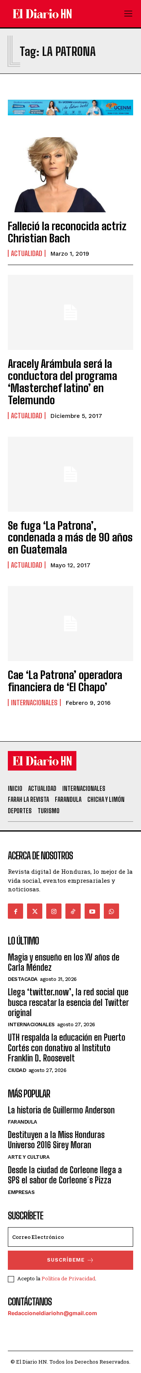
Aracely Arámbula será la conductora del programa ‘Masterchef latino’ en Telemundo (62, 381)
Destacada (23, 979)
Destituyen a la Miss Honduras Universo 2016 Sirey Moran (56, 1139)
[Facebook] (15, 911)
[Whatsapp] (111, 911)
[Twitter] (34, 911)
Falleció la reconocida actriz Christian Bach (67, 232)
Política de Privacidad (68, 1278)
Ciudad (17, 1070)
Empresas (21, 1192)
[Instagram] (53, 911)
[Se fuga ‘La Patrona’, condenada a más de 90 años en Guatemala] (70, 474)
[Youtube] (92, 911)
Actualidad (26, 253)
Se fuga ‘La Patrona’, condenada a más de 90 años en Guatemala (70, 537)
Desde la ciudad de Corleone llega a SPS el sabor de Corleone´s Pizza (65, 1175)
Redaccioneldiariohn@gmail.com (52, 1313)
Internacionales (34, 702)
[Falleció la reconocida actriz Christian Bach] (70, 174)
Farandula (22, 1122)
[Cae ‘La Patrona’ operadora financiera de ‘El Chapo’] (70, 623)
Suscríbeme (66, 1260)
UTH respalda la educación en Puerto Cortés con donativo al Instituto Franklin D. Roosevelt (66, 1047)
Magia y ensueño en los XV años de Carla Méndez (63, 962)
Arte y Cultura (28, 1157)
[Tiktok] (73, 911)
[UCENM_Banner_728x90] (70, 121)
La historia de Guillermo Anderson (61, 1110)
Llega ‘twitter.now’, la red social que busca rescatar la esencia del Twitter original (68, 1002)
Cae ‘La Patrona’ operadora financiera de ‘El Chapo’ (65, 681)
